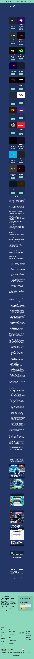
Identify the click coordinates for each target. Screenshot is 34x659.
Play (13, 28)
